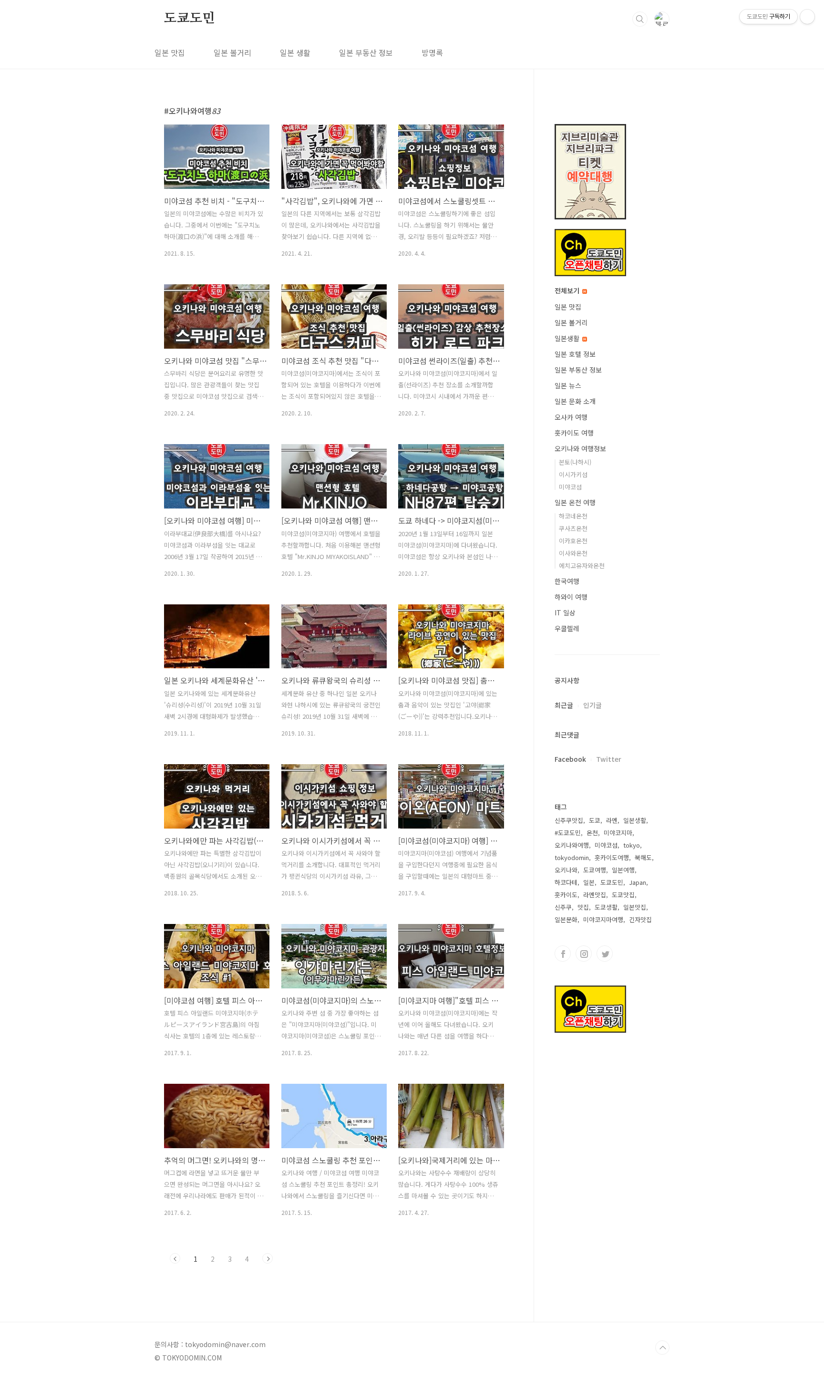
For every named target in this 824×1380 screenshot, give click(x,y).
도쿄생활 (606, 907)
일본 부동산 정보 (366, 52)
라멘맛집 (594, 894)
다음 (267, 1258)
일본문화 (566, 919)
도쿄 (594, 820)
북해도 (643, 857)
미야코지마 (618, 832)
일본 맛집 (169, 52)
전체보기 (568, 290)
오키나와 (566, 869)
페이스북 (563, 953)
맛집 (583, 907)
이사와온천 (573, 553)
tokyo (631, 845)
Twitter (608, 759)
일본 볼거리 (232, 52)
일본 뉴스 (568, 385)
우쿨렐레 (567, 628)
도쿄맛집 (623, 894)
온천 (592, 832)
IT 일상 (565, 612)
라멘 (612, 820)
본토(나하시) (575, 462)
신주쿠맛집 (569, 820)
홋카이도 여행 (574, 432)
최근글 (564, 705)
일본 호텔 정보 (575, 354)
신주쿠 (563, 907)
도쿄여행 (594, 869)
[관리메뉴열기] (807, 17)
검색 (640, 19)
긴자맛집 (640, 919)
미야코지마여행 (603, 919)
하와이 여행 (571, 597)
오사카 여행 (571, 417)
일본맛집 (634, 907)
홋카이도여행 (612, 857)
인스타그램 (584, 953)
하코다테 (566, 882)
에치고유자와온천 (582, 565)
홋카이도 (566, 894)
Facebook (570, 759)
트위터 (605, 953)
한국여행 (567, 581)
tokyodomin (572, 857)
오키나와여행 (572, 845)
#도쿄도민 (568, 832)
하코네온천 (573, 515)
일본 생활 (295, 52)
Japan (637, 882)
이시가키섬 (573, 474)
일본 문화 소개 (575, 401)
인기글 (592, 705)
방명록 (432, 52)
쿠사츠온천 (573, 528)
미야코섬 (570, 486)
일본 (589, 882)
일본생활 (568, 338)
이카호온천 (573, 540)
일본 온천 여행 (575, 502)
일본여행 (623, 869)
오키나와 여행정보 (580, 448)
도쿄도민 (189, 18)
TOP (662, 1347)
